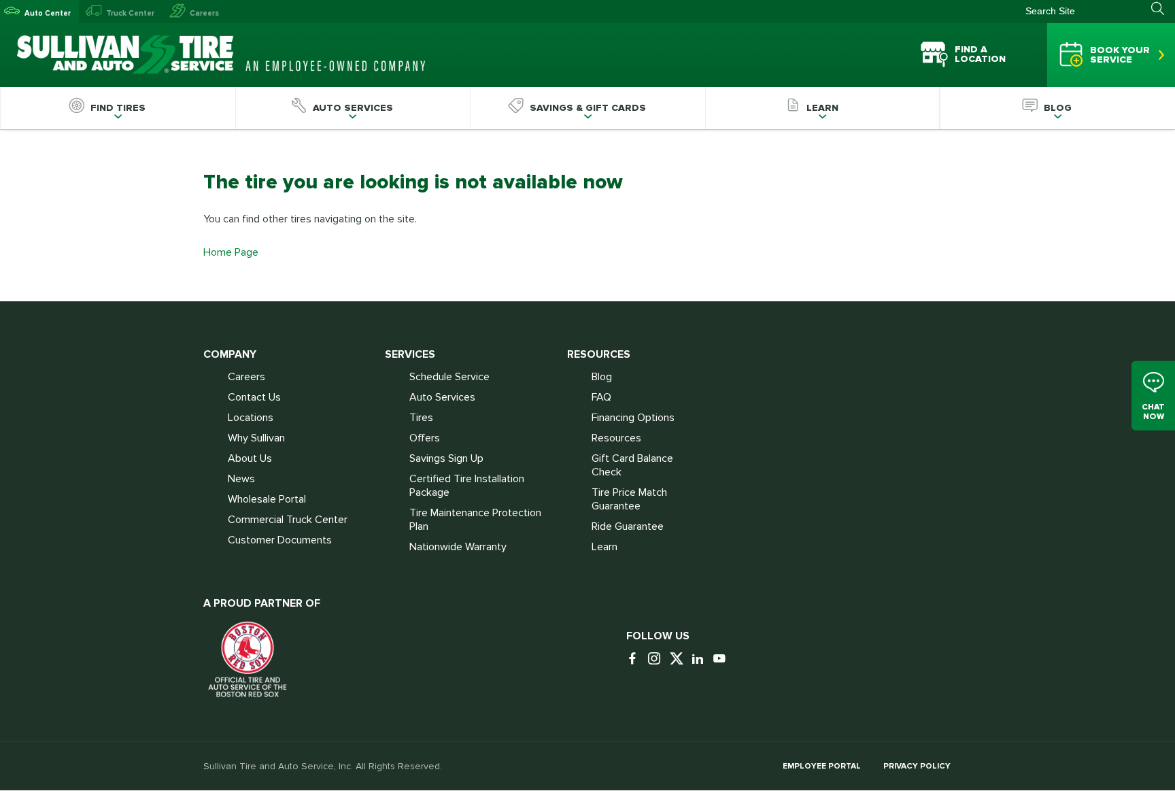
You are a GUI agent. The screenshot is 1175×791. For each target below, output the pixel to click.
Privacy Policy (917, 766)
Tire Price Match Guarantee (629, 499)
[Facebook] (635, 659)
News (241, 479)
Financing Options (633, 417)
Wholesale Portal (267, 499)
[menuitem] (117, 108)
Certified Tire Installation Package (466, 485)
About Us (250, 458)
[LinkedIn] (701, 659)
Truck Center (130, 13)
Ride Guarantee (628, 526)
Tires (421, 417)
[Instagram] (657, 659)
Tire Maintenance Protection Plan (475, 519)
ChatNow (1153, 412)
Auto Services (442, 397)
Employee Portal (822, 766)
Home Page (230, 252)
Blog (602, 377)
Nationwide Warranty (458, 547)
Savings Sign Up (446, 458)
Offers (424, 438)
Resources (616, 438)
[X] (679, 659)
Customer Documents (280, 540)
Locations (250, 417)
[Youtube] (722, 659)
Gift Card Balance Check (632, 465)
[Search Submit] (1163, 8)
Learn (604, 547)
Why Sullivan (256, 438)
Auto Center (47, 13)
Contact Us (254, 397)
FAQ (601, 397)
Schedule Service (449, 377)
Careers (204, 13)
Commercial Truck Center (287, 519)
